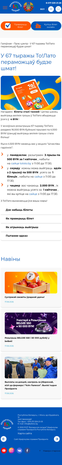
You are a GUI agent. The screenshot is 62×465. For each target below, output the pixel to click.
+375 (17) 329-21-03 (35, 421)
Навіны (10, 259)
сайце (38, 176)
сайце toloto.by (21, 163)
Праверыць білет (20, 25)
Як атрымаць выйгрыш (22, 227)
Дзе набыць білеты (19, 209)
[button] (3, 439)
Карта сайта (25, 433)
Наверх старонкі (52, 451)
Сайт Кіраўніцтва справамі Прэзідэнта (31, 439)
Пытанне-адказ (17, 235)
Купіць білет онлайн (50, 25)
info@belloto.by (31, 424)
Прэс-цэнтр (21, 43)
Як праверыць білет (20, 218)
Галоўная (6, 43)
